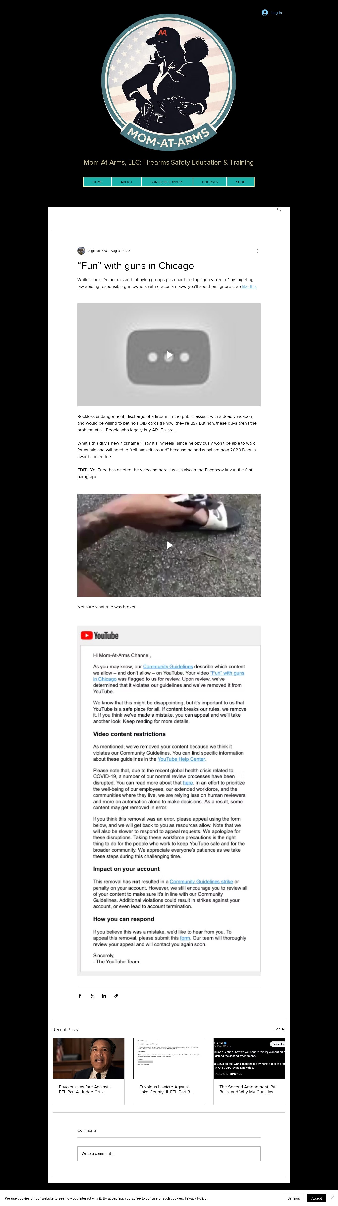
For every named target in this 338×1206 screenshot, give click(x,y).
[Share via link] (116, 995)
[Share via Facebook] (79, 995)
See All (280, 1029)
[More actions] (258, 251)
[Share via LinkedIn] (104, 995)
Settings (293, 1198)
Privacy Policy (195, 1198)
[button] (279, 209)
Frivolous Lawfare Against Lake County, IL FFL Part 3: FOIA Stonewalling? (165, 1089)
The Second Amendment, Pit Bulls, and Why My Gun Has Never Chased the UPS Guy (247, 1089)
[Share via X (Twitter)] (92, 995)
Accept (316, 1198)
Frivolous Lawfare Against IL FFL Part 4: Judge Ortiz (86, 1089)
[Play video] (169, 354)
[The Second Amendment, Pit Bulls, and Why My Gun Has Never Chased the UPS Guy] (249, 1058)
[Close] (332, 1198)
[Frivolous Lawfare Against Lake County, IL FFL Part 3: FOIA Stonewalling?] (169, 1058)
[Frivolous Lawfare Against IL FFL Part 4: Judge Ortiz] (88, 1058)
